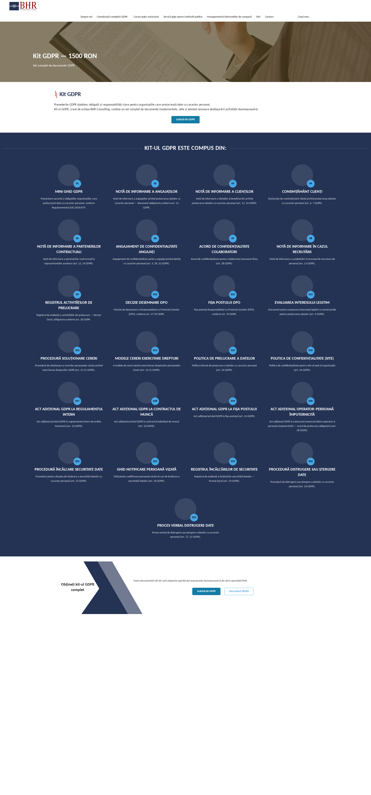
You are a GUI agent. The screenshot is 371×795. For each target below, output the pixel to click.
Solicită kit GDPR (185, 119)
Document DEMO (239, 591)
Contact (269, 16)
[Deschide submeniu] (130, 17)
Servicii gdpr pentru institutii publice (182, 16)
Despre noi (86, 16)
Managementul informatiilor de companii (229, 16)
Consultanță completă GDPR (112, 16)
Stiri (258, 16)
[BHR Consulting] (24, 6)
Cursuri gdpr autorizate (146, 16)
